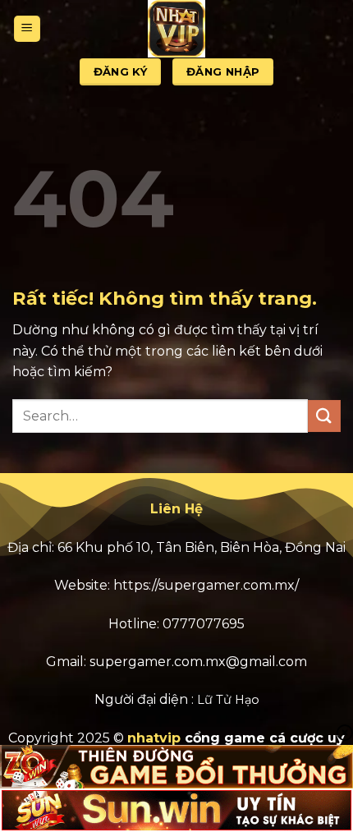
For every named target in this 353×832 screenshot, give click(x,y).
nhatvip (154, 738)
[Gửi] (324, 416)
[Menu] (27, 29)
